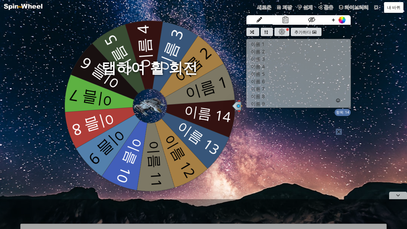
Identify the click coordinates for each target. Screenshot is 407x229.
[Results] (286, 20)
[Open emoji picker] (338, 100)
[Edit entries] (259, 20)
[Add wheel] (338, 20)
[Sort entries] (267, 32)
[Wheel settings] (281, 32)
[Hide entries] (312, 20)
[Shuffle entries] (252, 32)
